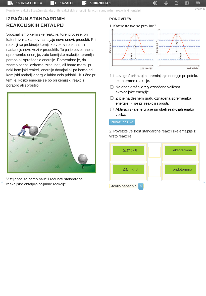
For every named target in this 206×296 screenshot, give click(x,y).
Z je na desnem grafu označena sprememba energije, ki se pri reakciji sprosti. (153, 100)
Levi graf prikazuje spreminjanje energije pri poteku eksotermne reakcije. (157, 78)
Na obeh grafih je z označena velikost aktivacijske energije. (148, 89)
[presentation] (131, 150)
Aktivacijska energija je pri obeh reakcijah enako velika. (155, 111)
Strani (96, 3)
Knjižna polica (29, 3)
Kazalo (66, 3)
